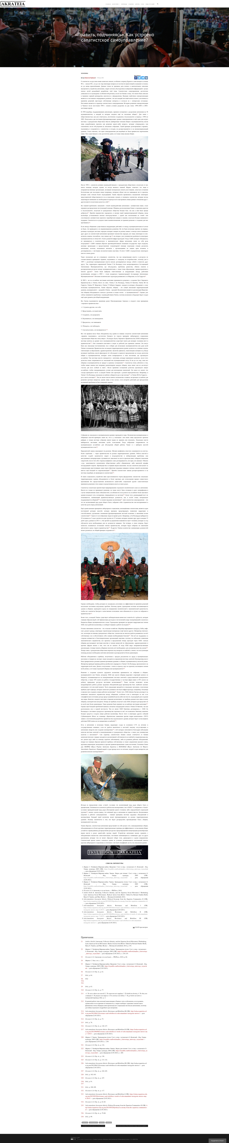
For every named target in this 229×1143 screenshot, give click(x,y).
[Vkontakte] (146, 77)
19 (82, 1013)
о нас (142, 4)
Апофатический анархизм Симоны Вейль (93, 1126)
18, (82, 981)
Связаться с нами (75, 1137)
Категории (115, 4)
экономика (84, 73)
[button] (136, 114)
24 (82, 983)
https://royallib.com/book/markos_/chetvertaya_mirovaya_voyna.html (126, 869)
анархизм (85, 1122)
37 (82, 1084)
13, (82, 1011)
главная (108, 4)
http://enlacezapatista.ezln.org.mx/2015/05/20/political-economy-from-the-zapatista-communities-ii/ (116, 901)
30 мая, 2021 (100, 78)
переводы (124, 4)
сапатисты (109, 1122)
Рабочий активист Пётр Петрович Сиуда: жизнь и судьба (132, 1126)
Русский (151, 4)
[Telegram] (142, 77)
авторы (137, 4)
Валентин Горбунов (90, 78)
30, (82, 1081)
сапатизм (102, 1122)
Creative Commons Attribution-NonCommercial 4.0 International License (111, 1139)
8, (82, 979)
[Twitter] (139, 77)
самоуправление (93, 1122)
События (131, 4)
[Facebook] (135, 77)
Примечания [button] (87, 937)
